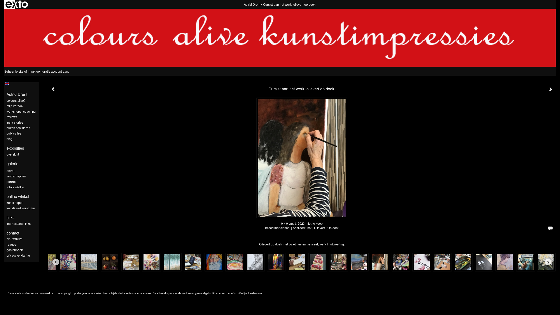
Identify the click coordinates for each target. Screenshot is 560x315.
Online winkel (18, 196)
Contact (13, 233)
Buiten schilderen (18, 128)
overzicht (13, 154)
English (6, 83)
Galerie (12, 163)
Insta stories (15, 122)
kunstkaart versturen (21, 208)
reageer (12, 244)
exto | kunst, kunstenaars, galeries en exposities (16, 4)
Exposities (15, 148)
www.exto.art (47, 293)
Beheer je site (13, 71)
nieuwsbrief (14, 239)
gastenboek (15, 250)
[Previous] (55, 262)
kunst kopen (15, 202)
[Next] (548, 262)
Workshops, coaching (21, 111)
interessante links (19, 223)
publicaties (14, 133)
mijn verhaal (15, 106)
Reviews (12, 117)
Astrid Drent (252, 4)
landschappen (16, 176)
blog (9, 138)
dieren (11, 170)
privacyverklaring (18, 255)
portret (11, 181)
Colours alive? (16, 100)
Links (10, 217)
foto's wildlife (15, 187)
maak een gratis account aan (48, 71)
